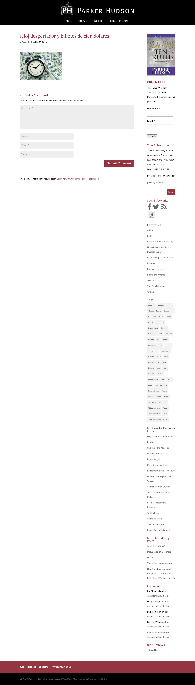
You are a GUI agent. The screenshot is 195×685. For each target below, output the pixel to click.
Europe (164, 328)
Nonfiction (98, 21)
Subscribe (152, 136)
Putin (150, 385)
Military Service (154, 368)
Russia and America (156, 274)
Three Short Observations (159, 563)
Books (81, 21)
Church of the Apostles (158, 447)
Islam (159, 356)
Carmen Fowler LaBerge (158, 486)
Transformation (154, 414)
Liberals (151, 362)
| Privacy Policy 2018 (157, 182)
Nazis (165, 368)
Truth (165, 414)
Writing (150, 291)
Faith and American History (160, 241)
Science (150, 280)
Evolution (152, 334)
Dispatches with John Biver (160, 436)
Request (31, 667)
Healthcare (165, 351)
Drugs (150, 322)
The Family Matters (156, 286)
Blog (111, 21)
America (161, 305)
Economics (160, 322)
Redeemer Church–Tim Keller (161, 470)
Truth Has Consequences (158, 419)
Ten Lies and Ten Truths (157, 402)
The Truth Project (155, 524)
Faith (149, 235)
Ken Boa (151, 442)
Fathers (151, 339)
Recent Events (153, 391)
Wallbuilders (153, 512)
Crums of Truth (154, 518)
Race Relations (161, 385)
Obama (151, 374)
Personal (151, 263)
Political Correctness (157, 269)
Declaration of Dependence (160, 551)
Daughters (152, 317)
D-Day (150, 557)
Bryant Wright (153, 459)
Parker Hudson (28, 42)
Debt (161, 317)
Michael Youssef (155, 453)
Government (153, 351)
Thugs (165, 408)
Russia (164, 391)
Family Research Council (158, 530)
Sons (159, 396)
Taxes (166, 396)
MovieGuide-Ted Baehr (158, 464)
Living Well (161, 362)
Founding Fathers (155, 345)
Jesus (166, 356)
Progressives (167, 379)
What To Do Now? (156, 546)
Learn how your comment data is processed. (78, 178)
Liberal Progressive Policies (160, 257)
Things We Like (154, 408)
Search (171, 192)
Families (168, 334)
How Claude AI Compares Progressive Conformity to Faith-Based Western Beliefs (161, 573)
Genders (168, 345)
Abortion (151, 305)
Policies (160, 374)
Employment (153, 328)
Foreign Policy (162, 339)
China (169, 305)
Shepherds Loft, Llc (97, 678)
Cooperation (168, 311)
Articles (150, 230)
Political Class (153, 379)
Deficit (168, 317)
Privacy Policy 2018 (61, 667)
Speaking (123, 21)
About (70, 21)
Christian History (154, 311)
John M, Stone (154, 632)
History (151, 356)
